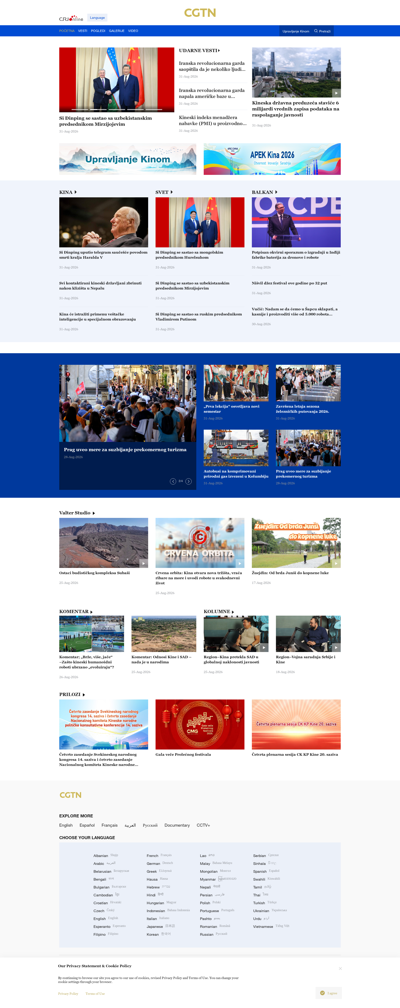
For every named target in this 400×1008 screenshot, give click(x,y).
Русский (150, 825)
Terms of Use (95, 993)
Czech (104, 910)
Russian (213, 934)
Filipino (106, 934)
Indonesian (168, 910)
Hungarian (161, 903)
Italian (158, 918)
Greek (159, 871)
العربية (130, 825)
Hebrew (158, 887)
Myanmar (218, 879)
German (160, 863)
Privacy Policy (68, 993)
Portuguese (217, 910)
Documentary (177, 825)
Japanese (161, 926)
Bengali (104, 879)
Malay (216, 863)
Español (87, 825)
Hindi (155, 895)
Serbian (266, 855)
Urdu (261, 918)
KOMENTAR (74, 611)
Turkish (265, 903)
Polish (210, 903)
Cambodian (106, 895)
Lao (207, 855)
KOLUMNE (217, 611)
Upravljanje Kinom (296, 31)
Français (110, 825)
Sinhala (264, 863)
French (159, 855)
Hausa (157, 879)
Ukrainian (270, 910)
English (66, 825)
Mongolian (215, 871)
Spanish (266, 871)
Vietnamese (271, 926)
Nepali (210, 887)
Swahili (266, 879)
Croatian (107, 903)
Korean (159, 934)
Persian (212, 895)
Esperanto (110, 926)
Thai (260, 895)
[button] (80, 109)
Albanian (106, 855)
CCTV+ (203, 825)
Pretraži (325, 31)
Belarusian (111, 871)
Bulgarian (110, 887)
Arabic (105, 863)
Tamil (262, 887)
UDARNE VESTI (198, 50)
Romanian (215, 926)
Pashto (210, 918)
